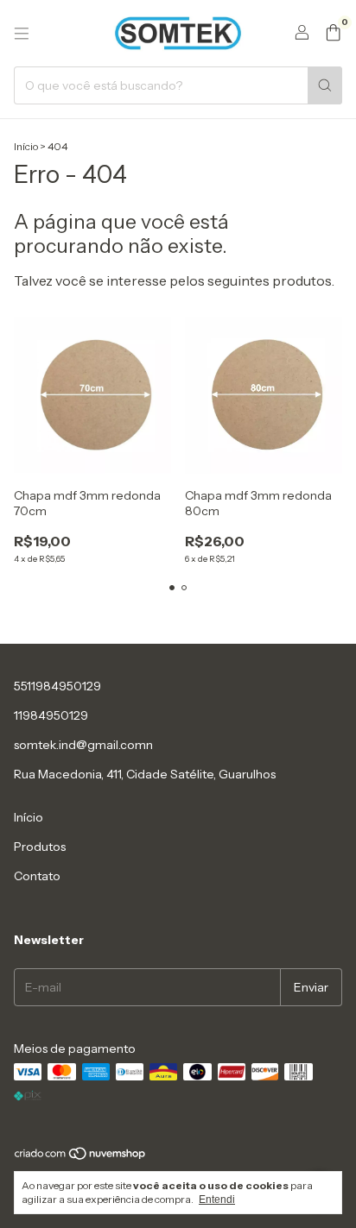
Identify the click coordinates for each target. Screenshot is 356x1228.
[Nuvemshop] (81, 1156)
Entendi (217, 1199)
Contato (37, 876)
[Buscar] (325, 85)
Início (26, 146)
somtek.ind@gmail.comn (83, 745)
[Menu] (21, 33)
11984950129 (51, 715)
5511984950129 (57, 686)
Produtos (40, 846)
